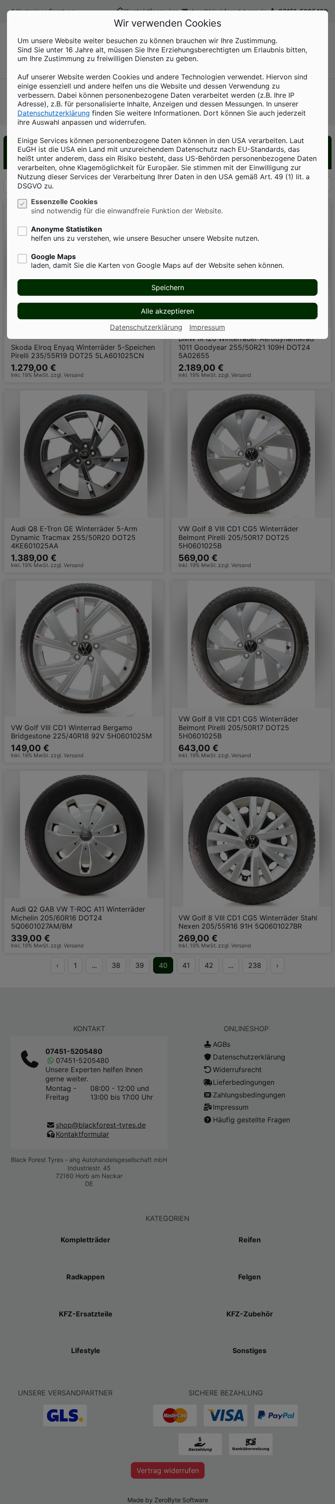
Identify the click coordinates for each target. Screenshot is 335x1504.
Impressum (207, 327)
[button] (167, 287)
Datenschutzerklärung (53, 113)
